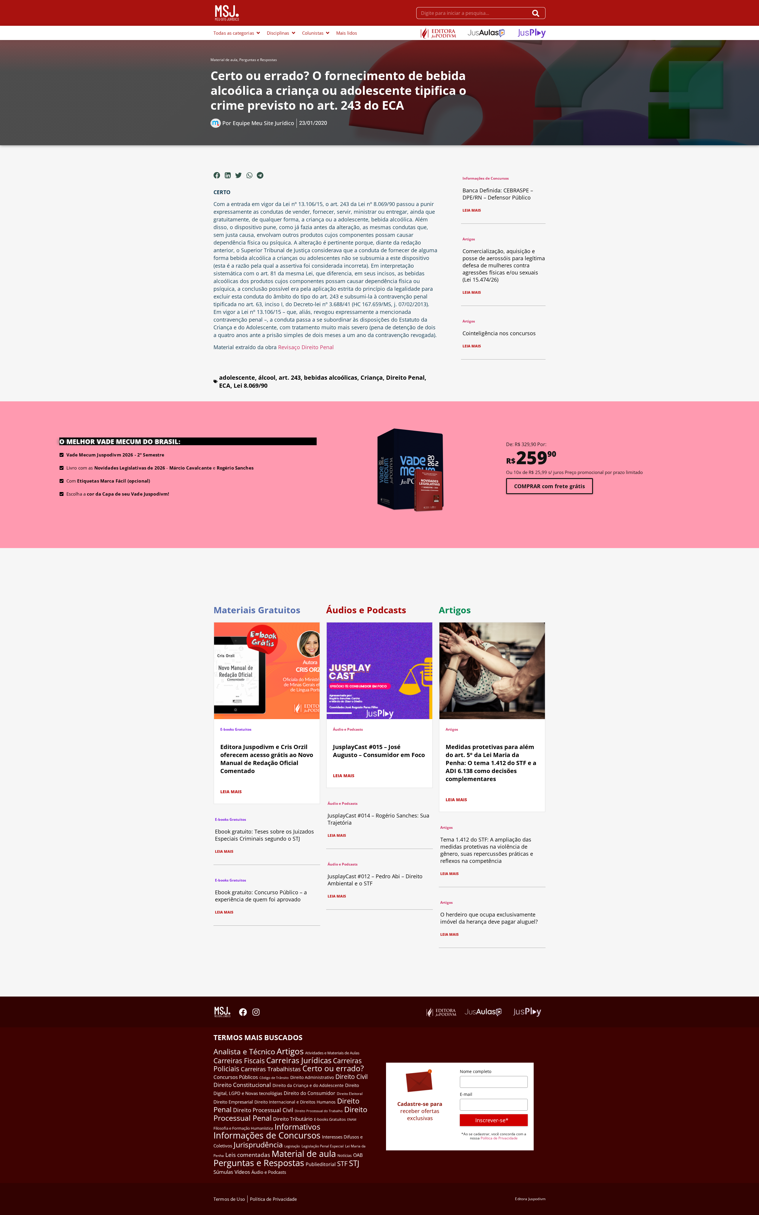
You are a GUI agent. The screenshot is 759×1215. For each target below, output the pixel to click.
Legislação (292, 1146)
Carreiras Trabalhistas (271, 1069)
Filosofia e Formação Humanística (243, 1128)
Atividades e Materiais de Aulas (332, 1053)
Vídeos (242, 1171)
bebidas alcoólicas (330, 377)
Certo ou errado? (333, 1068)
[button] (216, 175)
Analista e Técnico (244, 1051)
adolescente (237, 377)
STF (342, 1163)
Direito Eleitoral (350, 1093)
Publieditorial (321, 1164)
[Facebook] (243, 1012)
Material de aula (224, 59)
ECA (224, 385)
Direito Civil (351, 1076)
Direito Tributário (292, 1118)
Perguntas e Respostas (258, 59)
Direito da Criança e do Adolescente (308, 1085)
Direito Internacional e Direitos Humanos (295, 1102)
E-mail (466, 1094)
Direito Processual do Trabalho (319, 1111)
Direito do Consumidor (309, 1093)
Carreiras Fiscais (239, 1060)
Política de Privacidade (499, 1138)
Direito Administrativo (312, 1077)
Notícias (344, 1155)
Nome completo (475, 1071)
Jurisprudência (258, 1144)
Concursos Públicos (235, 1077)
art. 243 (290, 377)
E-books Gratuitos (235, 729)
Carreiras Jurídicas (298, 1060)
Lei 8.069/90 (250, 385)
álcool (266, 377)
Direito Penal (405, 377)
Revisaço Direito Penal (306, 347)
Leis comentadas (247, 1155)
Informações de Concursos (486, 178)
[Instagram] (256, 1012)
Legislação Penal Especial (323, 1146)
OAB (358, 1155)
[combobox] (472, 13)
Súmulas (223, 1171)
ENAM (351, 1119)
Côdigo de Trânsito (274, 1077)
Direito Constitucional (242, 1085)
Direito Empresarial (233, 1102)
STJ (354, 1163)
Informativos (297, 1127)
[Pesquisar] (537, 13)
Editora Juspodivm (530, 1198)
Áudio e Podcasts (348, 729)
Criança (372, 377)
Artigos (469, 239)
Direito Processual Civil (263, 1110)
